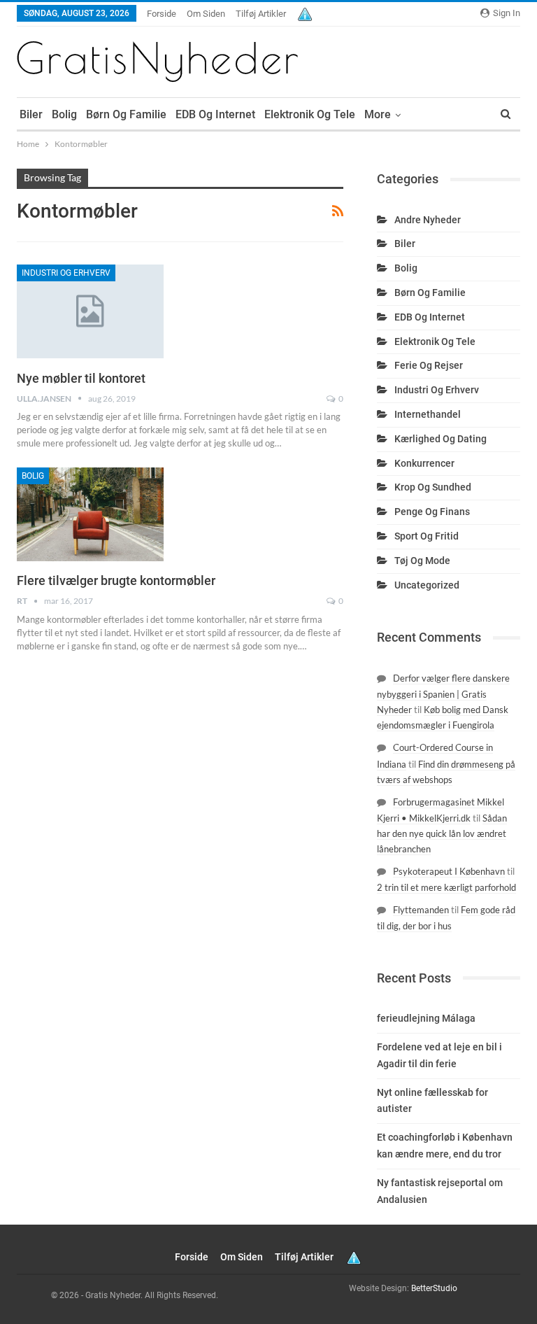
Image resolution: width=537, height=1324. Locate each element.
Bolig (64, 114)
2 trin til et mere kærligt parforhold (446, 887)
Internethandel (427, 414)
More (377, 114)
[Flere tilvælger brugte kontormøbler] (90, 514)
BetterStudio (434, 1288)
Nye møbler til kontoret (81, 378)
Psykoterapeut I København (449, 871)
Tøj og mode (422, 560)
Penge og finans (432, 511)
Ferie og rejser (428, 365)
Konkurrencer (424, 463)
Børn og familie (126, 114)
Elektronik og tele (309, 114)
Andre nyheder (427, 219)
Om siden (206, 13)
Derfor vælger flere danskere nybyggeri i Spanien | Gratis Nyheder (443, 693)
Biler (31, 114)
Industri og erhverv (66, 273)
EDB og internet (215, 114)
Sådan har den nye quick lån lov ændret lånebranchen (442, 833)
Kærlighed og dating (440, 438)
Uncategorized (426, 585)
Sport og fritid (426, 536)
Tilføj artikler (261, 13)
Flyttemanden (421, 909)
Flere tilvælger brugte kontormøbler (116, 580)
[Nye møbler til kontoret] (90, 311)
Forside (161, 13)
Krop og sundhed (432, 487)
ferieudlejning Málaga (426, 1018)
